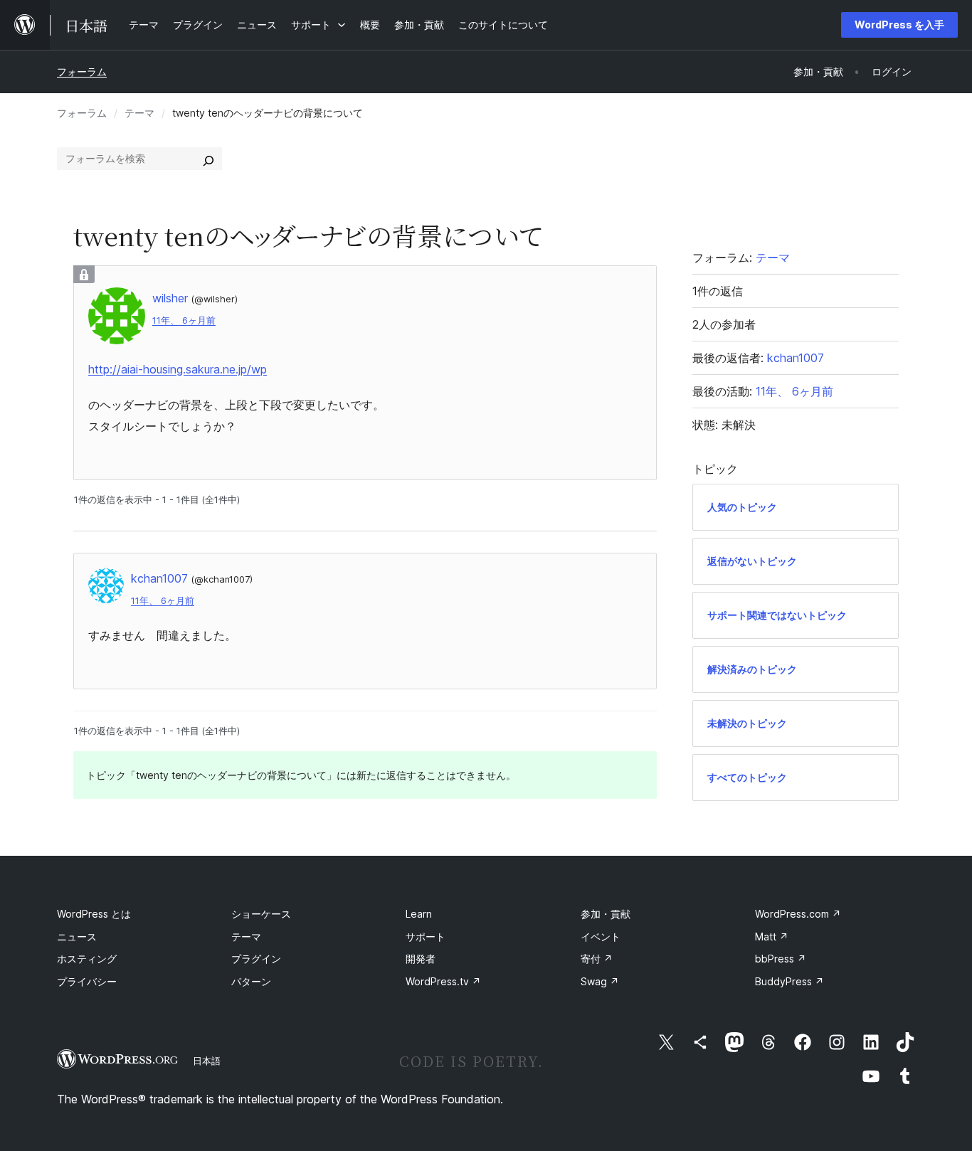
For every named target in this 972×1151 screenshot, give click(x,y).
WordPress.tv (443, 981)
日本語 (207, 1060)
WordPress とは (94, 914)
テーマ (139, 113)
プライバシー (87, 981)
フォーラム (82, 71)
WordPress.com (798, 914)
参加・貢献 (605, 914)
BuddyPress (789, 981)
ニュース (77, 936)
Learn (419, 914)
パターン (251, 981)
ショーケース (261, 914)
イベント (600, 936)
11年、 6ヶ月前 (184, 320)
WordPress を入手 (899, 24)
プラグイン (256, 959)
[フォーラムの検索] (208, 158)
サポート (425, 936)
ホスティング (87, 959)
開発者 (420, 959)
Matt (771, 936)
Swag (600, 981)
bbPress (780, 959)
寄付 (597, 959)
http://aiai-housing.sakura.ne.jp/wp (177, 369)
